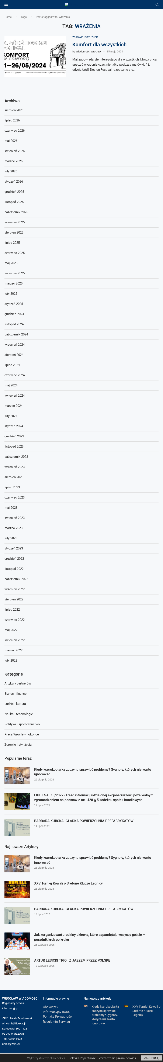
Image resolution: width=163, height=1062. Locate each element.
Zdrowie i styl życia (18, 744)
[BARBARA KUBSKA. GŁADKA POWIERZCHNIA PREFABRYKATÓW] (17, 827)
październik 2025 (16, 212)
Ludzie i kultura (15, 704)
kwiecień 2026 (14, 151)
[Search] (157, 4)
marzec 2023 (13, 528)
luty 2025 (10, 294)
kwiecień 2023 (14, 518)
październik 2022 (16, 579)
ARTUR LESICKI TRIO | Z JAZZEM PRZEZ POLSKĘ (72, 960)
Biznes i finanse (15, 694)
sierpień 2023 (13, 477)
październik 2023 (16, 457)
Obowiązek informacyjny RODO (56, 1009)
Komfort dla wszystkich (99, 45)
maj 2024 (10, 385)
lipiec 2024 (12, 365)
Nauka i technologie (18, 714)
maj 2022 (10, 630)
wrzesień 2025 (14, 222)
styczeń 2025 (13, 304)
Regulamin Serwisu (56, 1022)
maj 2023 (10, 508)
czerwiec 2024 (14, 375)
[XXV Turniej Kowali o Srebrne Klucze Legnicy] (17, 889)
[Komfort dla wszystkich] (35, 56)
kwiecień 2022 (14, 640)
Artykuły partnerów (17, 683)
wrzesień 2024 (14, 344)
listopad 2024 (14, 324)
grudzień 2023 (14, 436)
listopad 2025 (14, 202)
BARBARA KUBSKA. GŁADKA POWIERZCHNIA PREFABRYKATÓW (83, 821)
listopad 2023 (14, 446)
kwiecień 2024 (14, 395)
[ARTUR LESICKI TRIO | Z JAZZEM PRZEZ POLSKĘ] (17, 966)
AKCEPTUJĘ (151, 1057)
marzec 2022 (13, 650)
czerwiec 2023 (14, 497)
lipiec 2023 (12, 487)
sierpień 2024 (13, 355)
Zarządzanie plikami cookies (117, 1058)
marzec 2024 (13, 406)
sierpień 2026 (13, 110)
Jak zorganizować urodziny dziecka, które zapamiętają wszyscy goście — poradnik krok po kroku (89, 937)
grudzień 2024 (14, 314)
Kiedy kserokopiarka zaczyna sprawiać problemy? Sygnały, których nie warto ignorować (92, 772)
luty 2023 (10, 538)
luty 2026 (10, 171)
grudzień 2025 (14, 192)
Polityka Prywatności (58, 1016)
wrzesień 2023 (14, 467)
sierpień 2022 (13, 599)
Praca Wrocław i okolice (21, 734)
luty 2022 (10, 660)
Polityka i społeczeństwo (22, 724)
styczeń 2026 (13, 181)
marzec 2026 (13, 161)
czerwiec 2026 (14, 130)
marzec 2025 (13, 283)
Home (8, 16)
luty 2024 (10, 416)
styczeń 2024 (13, 426)
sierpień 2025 (13, 232)
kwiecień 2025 (14, 273)
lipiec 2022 (12, 609)
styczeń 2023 (13, 548)
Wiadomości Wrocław (88, 51)
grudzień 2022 (14, 559)
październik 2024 (16, 334)
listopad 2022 (14, 569)
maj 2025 (10, 263)
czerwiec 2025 (14, 253)
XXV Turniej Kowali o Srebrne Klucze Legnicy (68, 883)
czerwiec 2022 (14, 620)
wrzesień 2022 (14, 589)
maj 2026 (10, 141)
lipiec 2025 (12, 243)
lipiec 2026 (12, 120)
